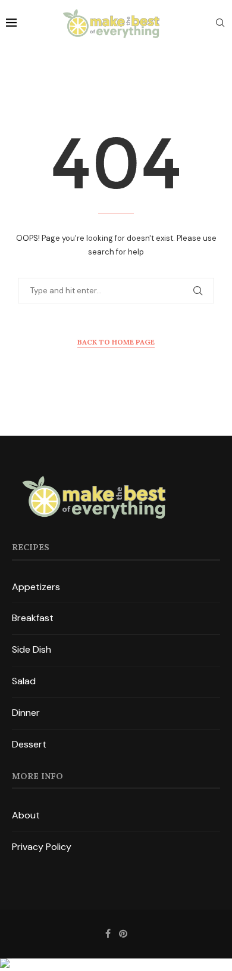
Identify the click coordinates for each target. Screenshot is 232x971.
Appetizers (36, 587)
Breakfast (33, 618)
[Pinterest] (123, 933)
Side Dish (31, 649)
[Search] (220, 23)
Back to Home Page (116, 341)
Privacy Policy (41, 846)
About (26, 815)
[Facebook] (108, 933)
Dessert (29, 744)
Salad (24, 681)
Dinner (26, 712)
